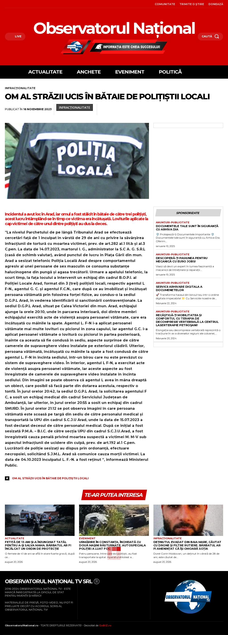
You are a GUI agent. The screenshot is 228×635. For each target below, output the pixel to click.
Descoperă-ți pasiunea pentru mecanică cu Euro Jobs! (182, 259)
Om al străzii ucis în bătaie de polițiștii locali (50, 478)
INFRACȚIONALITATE (20, 88)
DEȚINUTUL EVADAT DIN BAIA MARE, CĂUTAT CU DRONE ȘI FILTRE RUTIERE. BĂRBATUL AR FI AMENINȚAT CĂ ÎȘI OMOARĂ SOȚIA (187, 545)
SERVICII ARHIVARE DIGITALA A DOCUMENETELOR (179, 288)
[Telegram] (208, 109)
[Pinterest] (146, 109)
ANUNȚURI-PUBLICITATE (172, 222)
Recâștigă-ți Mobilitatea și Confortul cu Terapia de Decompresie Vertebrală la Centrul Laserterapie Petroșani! (187, 320)
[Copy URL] (218, 109)
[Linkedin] (167, 109)
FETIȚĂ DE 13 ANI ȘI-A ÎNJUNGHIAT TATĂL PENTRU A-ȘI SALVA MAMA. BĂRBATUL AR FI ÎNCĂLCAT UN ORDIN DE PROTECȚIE (38, 545)
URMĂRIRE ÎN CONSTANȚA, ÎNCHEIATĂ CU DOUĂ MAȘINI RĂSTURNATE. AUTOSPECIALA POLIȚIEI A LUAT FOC (112, 545)
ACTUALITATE (14, 538)
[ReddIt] (177, 109)
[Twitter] (136, 109)
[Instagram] (12, 4)
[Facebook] (6, 4)
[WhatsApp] (157, 109)
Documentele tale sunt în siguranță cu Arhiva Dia (187, 227)
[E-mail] (187, 109)
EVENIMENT (87, 538)
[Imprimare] (198, 109)
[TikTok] (18, 4)
